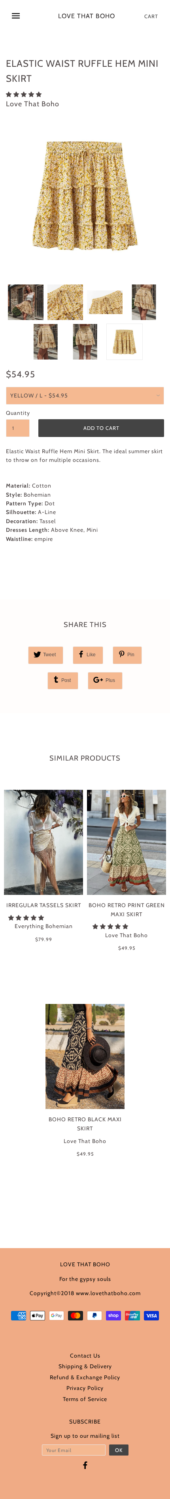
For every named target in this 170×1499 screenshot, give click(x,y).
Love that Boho (86, 16)
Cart (151, 16)
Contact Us (85, 1355)
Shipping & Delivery (85, 1366)
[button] (24, 94)
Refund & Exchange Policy (85, 1377)
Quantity (18, 412)
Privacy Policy (85, 1388)
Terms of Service (85, 1399)
